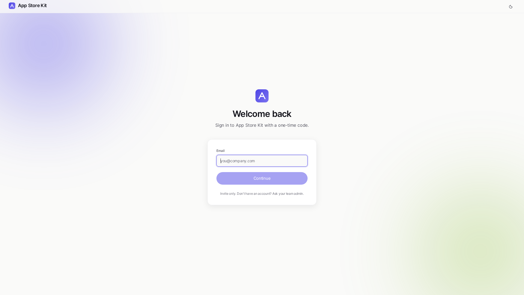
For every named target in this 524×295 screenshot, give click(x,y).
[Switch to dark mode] (511, 6)
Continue (262, 178)
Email (220, 151)
